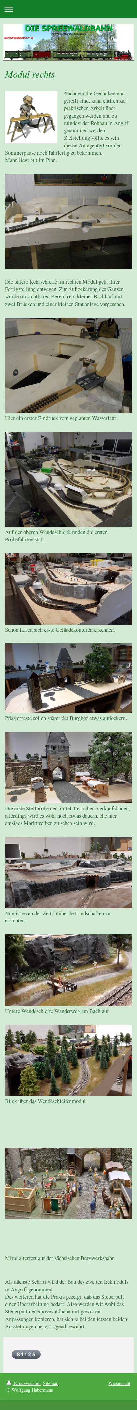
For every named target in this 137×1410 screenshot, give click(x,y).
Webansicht (119, 1383)
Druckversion (27, 1383)
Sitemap (50, 1383)
